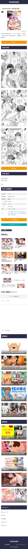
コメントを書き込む (14, 296)
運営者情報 (7, 544)
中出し (22, 211)
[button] (25, 330)
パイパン (19, 211)
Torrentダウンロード (15, 224)
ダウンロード (14, 42)
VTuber (12, 214)
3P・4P (10, 213)
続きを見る (14, 168)
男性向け (23, 213)
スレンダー (15, 211)
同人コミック (8, 230)
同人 (3, 230)
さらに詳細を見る (14, 219)
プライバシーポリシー (20, 544)
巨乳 (12, 211)
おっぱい (14, 213)
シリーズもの (18, 213)
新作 (15, 214)
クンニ (9, 211)
